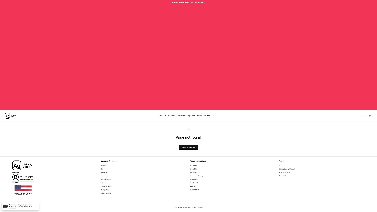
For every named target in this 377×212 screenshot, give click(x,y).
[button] (362, 116)
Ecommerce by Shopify (197, 207)
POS (187, 207)
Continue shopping (188, 147)
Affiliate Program (106, 193)
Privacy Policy (105, 190)
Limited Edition (194, 169)
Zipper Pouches (194, 190)
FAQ (280, 165)
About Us (103, 165)
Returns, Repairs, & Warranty (287, 169)
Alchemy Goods (182, 207)
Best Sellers (193, 172)
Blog (102, 169)
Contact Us (104, 176)
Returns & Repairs (106, 179)
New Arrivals (193, 165)
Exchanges (104, 183)
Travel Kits (193, 186)
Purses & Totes (194, 179)
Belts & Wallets (194, 183)
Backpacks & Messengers (197, 176)
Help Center (104, 172)
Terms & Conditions (106, 186)
